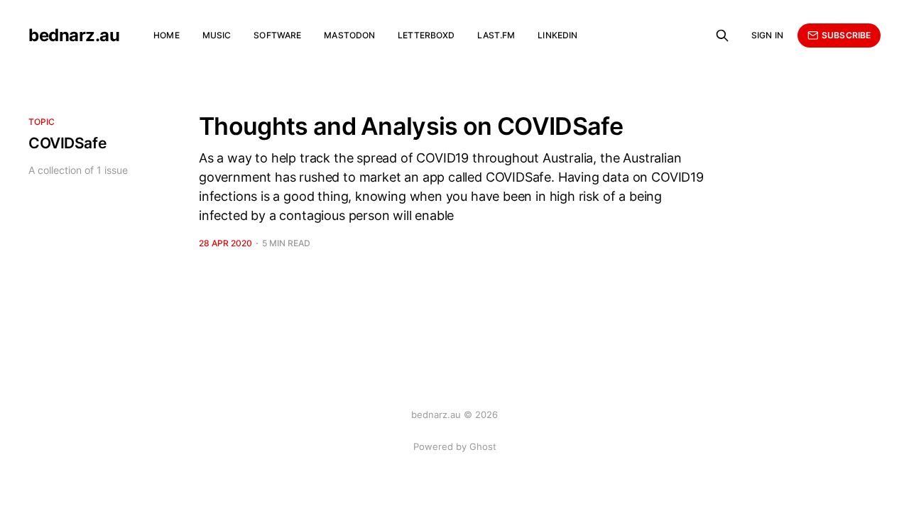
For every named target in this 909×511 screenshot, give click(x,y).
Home (166, 35)
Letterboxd (426, 35)
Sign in (767, 35)
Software (277, 35)
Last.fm (496, 35)
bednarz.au (73, 35)
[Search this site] (722, 35)
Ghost (482, 446)
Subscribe (846, 35)
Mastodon (349, 35)
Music (217, 35)
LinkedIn (557, 35)
